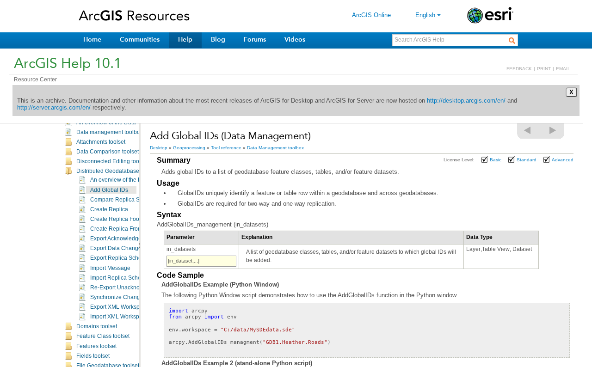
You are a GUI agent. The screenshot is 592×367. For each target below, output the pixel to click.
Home (92, 39)
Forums (255, 39)
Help (185, 39)
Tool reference (226, 147)
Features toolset (96, 346)
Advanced (563, 159)
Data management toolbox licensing (121, 132)
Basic (495, 159)
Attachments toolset (100, 142)
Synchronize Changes (118, 297)
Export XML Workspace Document (133, 307)
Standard (526, 159)
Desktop (158, 147)
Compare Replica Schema (123, 199)
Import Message (110, 268)
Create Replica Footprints (122, 219)
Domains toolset (96, 326)
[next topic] (553, 130)
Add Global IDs (109, 190)
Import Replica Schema (119, 278)
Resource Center (35, 79)
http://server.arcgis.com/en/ (54, 107)
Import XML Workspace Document (133, 316)
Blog (218, 39)
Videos (294, 39)
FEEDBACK (519, 68)
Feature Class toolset (103, 336)
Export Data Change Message (128, 248)
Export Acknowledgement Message (134, 238)
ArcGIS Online (371, 15)
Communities (140, 39)
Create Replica (109, 209)
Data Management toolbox (275, 147)
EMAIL (563, 68)
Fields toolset (93, 356)
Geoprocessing (189, 147)
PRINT (544, 68)
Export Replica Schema (119, 258)
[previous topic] (527, 130)
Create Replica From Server (125, 229)
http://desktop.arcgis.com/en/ (466, 100)
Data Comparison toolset (107, 151)
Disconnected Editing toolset (112, 161)
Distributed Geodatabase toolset (116, 171)
